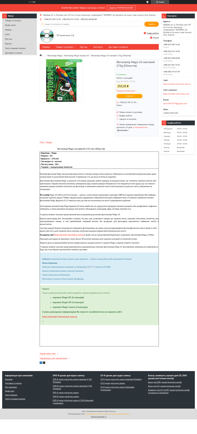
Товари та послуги (13, 20)
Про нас (8, 39)
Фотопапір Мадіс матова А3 (76, 55)
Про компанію (11, 387)
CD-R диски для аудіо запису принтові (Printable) (121, 379)
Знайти (152, 24)
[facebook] (41, 363)
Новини (8, 29)
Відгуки (8, 43)
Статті (7, 34)
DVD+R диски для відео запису (66, 396)
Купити (129, 96)
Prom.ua (112, 411)
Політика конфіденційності (118, 414)
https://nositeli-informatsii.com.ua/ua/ (177, 94)
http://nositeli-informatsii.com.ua (69, 235)
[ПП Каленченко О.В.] (47, 35)
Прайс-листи (10, 25)
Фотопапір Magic (54, 55)
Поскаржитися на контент (95, 414)
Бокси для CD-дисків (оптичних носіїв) (164, 386)
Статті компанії (11, 395)
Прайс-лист (9, 391)
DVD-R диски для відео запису (66, 392)
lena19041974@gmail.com (175, 103)
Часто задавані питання (15, 48)
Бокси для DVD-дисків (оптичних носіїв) (165, 382)
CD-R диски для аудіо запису (112, 383)
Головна (46, 47)
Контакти (98, 47)
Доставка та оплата (13, 53)
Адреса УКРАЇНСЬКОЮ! (121, 7)
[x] (44, 363)
